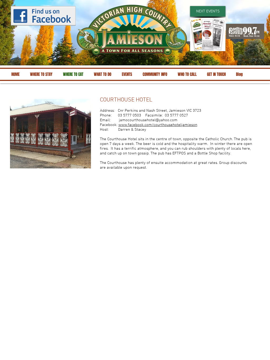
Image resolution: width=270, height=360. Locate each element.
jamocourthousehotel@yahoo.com (148, 120)
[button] (207, 11)
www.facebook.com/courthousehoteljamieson (157, 125)
